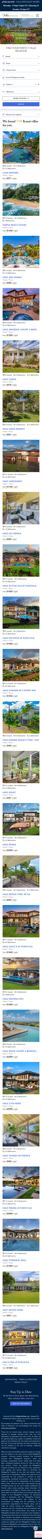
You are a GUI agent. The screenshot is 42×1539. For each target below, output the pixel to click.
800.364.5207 (9, 2)
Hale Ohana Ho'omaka (16, 1155)
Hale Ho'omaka (12, 533)
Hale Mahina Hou (13, 998)
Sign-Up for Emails (21, 1403)
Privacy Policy (21, 1382)
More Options (20, 98)
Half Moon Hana (13, 1310)
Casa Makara (10, 172)
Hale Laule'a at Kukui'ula (18, 946)
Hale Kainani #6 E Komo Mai (19, 690)
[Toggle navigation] (37, 15)
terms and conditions (8, 1428)
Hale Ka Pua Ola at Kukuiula (19, 585)
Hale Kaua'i (9, 792)
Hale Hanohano (12, 481)
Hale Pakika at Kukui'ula (17, 1208)
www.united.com (7, 1529)
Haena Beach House (14, 225)
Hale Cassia (9, 379)
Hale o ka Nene (12, 1103)
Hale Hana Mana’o (14, 429)
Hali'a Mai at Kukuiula (16, 1362)
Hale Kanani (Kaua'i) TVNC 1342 (21, 740)
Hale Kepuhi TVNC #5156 (16, 894)
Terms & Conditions (28, 1379)
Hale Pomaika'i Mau (14, 1260)
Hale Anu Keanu (12, 277)
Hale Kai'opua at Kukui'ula (18, 638)
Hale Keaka (9, 844)
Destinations (11, 1379)
